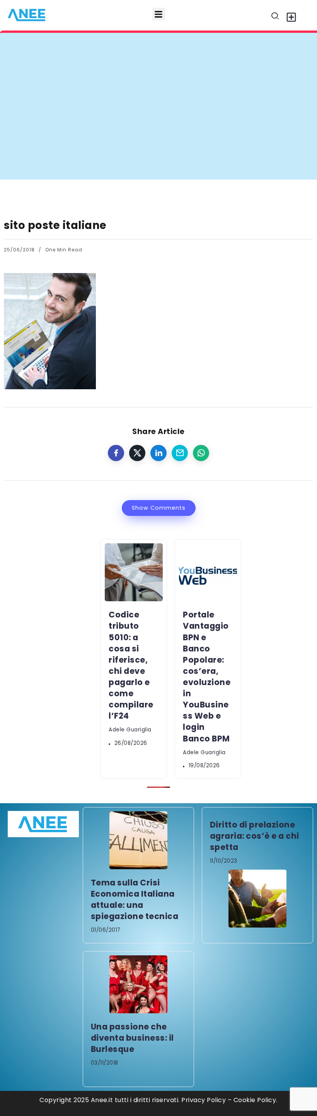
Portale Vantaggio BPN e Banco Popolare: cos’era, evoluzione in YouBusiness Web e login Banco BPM (206, 676)
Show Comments (159, 508)
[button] (158, 14)
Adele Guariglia (130, 729)
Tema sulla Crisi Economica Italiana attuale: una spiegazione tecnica (135, 899)
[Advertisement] (158, 122)
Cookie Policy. (255, 1100)
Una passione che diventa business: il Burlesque (132, 1038)
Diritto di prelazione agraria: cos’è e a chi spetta (254, 836)
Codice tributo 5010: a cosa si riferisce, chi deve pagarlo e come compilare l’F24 (155, 47)
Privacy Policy (203, 1100)
